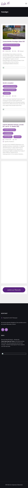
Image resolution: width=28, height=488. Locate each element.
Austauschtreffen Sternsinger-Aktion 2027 (14, 41)
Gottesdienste (8, 133)
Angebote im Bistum (9, 129)
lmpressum (14, 484)
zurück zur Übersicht (14, 290)
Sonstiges (6, 48)
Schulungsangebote (9, 89)
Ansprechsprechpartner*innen (7, 341)
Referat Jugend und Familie (11, 44)
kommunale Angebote (10, 86)
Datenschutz (20, 484)
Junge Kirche (7, 136)
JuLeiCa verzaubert (8, 83)
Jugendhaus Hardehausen (9, 141)
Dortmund (21, 51)
